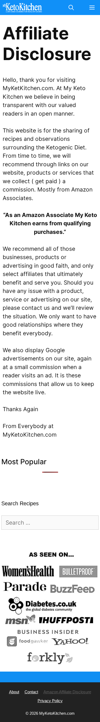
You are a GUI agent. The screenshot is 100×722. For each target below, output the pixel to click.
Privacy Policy (50, 700)
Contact (31, 692)
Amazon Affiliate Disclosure (67, 692)
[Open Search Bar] (71, 7)
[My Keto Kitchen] (22, 7)
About (14, 692)
